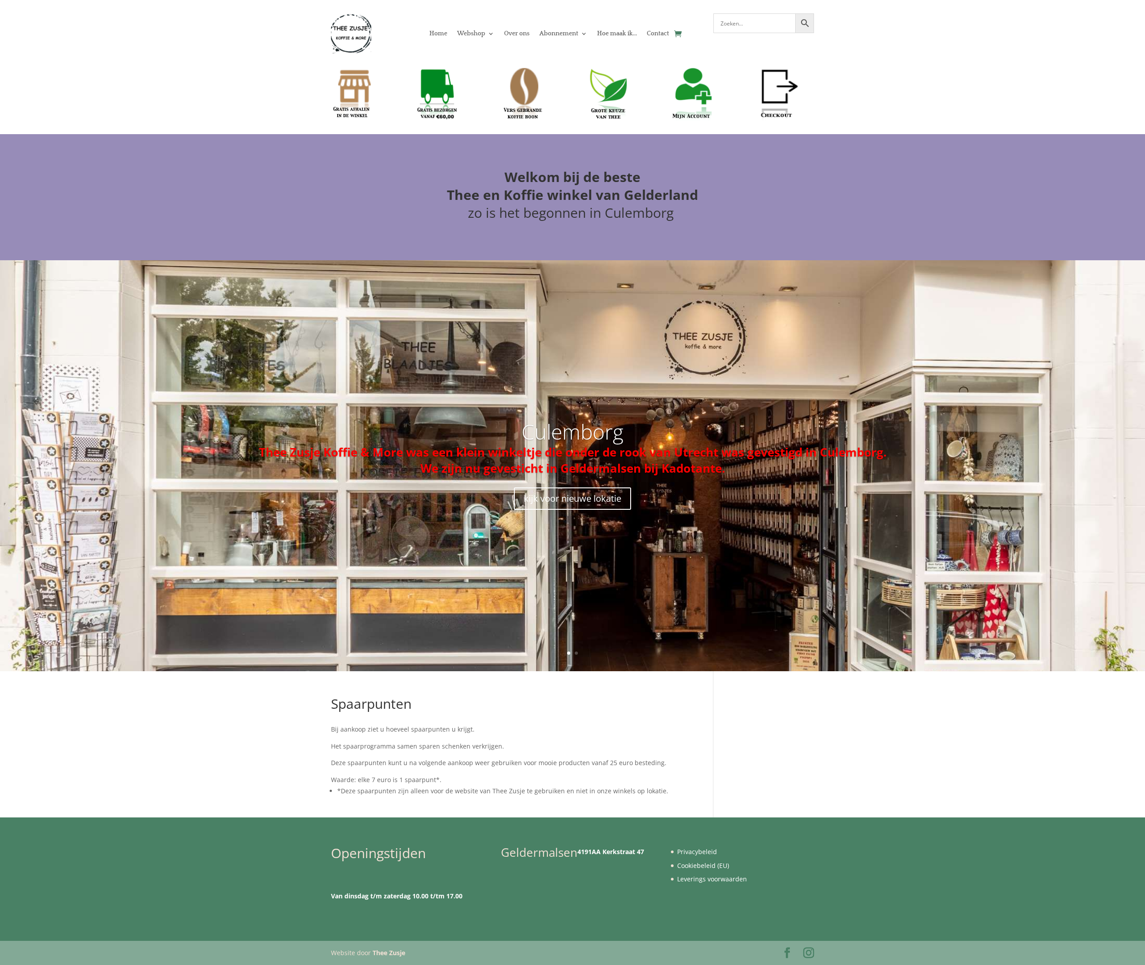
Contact (658, 33)
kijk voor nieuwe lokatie (572, 498)
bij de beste (601, 177)
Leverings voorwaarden (712, 879)
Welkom (532, 177)
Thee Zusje (389, 952)
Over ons (517, 33)
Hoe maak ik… (617, 33)
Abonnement (558, 33)
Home (438, 33)
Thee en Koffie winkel (521, 195)
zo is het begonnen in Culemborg (572, 212)
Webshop (471, 33)
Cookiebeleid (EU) (703, 865)
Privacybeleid (697, 851)
